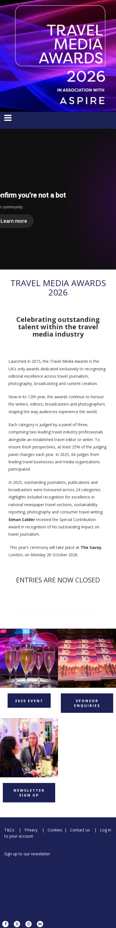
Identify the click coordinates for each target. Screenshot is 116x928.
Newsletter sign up (29, 793)
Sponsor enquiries (87, 703)
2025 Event (29, 700)
